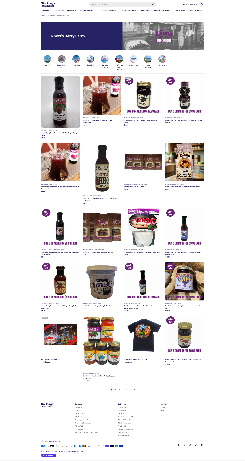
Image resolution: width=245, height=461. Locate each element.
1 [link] (111, 390)
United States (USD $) (51, 441)
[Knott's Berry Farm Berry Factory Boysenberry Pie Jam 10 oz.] (184, 281)
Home (43, 16)
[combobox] (122, 4)
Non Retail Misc (46, 357)
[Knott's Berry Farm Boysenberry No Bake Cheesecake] (143, 227)
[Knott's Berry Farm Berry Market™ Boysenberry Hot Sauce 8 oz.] (60, 281)
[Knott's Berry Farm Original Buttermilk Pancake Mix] (184, 162)
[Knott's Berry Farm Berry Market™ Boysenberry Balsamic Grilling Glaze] (60, 227)
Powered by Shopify (77, 451)
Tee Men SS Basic (129, 357)
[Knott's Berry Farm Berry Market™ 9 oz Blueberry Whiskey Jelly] (102, 343)
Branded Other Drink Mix (91, 117)
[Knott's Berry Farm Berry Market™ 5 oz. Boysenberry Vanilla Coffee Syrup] (143, 281)
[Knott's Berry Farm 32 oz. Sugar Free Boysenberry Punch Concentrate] (60, 162)
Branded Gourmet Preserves (133, 117)
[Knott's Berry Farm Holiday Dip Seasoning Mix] (102, 227)
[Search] (153, 4)
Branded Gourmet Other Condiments (53, 249)
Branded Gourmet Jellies (91, 373)
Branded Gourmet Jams (173, 303)
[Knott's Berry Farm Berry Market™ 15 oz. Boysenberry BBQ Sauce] (102, 168)
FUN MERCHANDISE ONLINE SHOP (58, 451)
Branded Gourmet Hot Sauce (50, 303)
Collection (51, 16)
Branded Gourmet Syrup (49, 130)
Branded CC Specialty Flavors (92, 303)
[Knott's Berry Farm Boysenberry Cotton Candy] (102, 281)
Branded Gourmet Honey (173, 117)
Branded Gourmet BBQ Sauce (92, 196)
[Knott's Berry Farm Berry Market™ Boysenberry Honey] (184, 95)
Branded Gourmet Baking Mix (174, 184)
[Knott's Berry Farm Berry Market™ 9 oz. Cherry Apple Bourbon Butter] (184, 335)
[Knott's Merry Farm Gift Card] (60, 335)
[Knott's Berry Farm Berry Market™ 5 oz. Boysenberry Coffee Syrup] (184, 227)
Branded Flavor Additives (173, 249)
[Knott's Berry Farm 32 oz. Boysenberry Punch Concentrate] (102, 95)
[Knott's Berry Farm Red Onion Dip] (143, 162)
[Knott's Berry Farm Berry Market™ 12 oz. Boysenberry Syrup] (60, 102)
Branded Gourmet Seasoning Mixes (135, 184)
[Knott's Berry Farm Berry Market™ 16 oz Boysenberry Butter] (143, 95)
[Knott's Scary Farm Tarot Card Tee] (143, 335)
